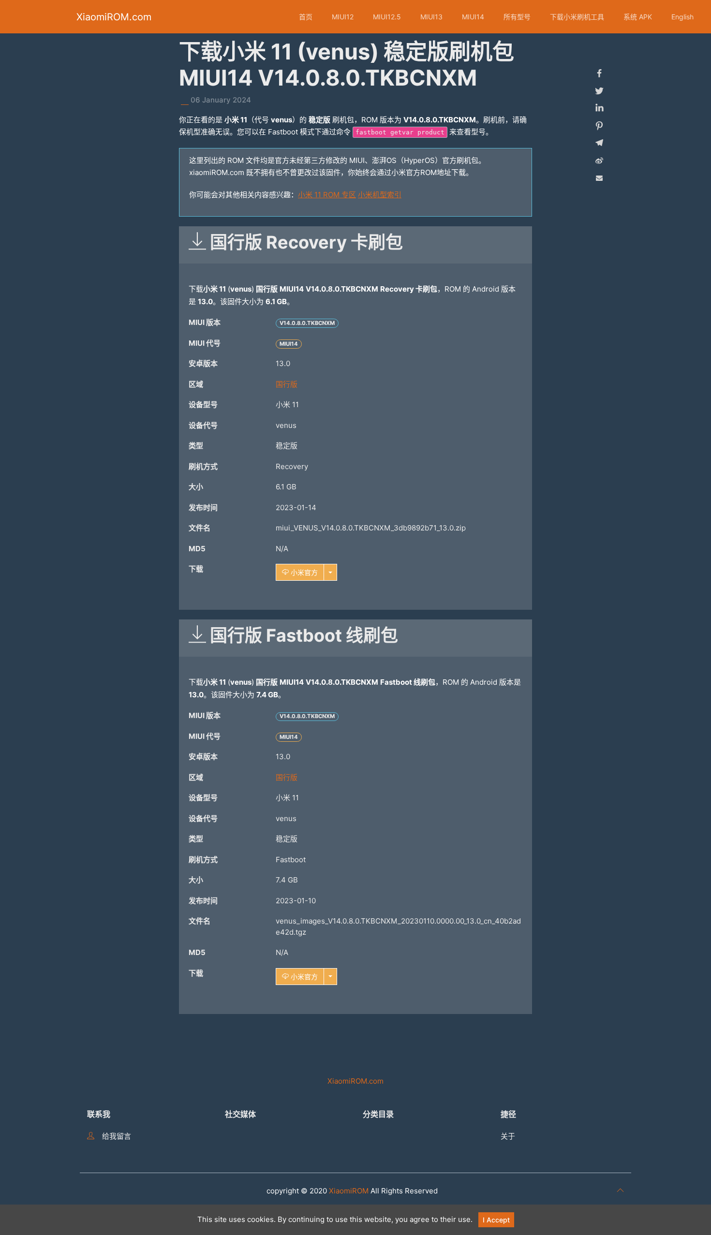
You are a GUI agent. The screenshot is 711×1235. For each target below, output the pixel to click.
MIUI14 (473, 17)
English (682, 17)
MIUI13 (431, 17)
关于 (508, 1136)
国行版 (286, 384)
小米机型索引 (379, 194)
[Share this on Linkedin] (599, 108)
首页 (305, 17)
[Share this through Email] (599, 178)
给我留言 (116, 1136)
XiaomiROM (349, 1190)
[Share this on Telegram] (599, 143)
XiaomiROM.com (113, 17)
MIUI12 (343, 17)
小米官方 (303, 572)
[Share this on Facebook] (599, 73)
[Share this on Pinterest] (599, 125)
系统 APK (637, 17)
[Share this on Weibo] (599, 160)
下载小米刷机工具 (577, 17)
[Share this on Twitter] (599, 91)
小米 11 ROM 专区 (327, 194)
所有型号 (517, 17)
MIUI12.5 (387, 17)
